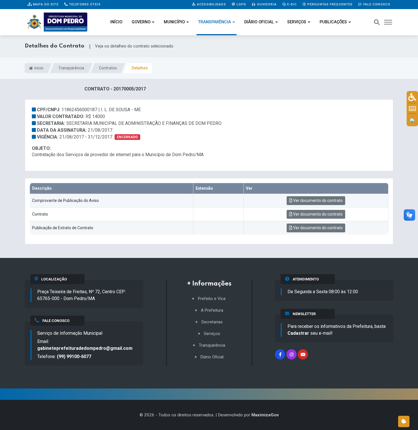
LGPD (241, 4)
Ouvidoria (266, 4)
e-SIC (291, 4)
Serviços (296, 22)
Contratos (108, 68)
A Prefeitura (212, 310)
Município (174, 22)
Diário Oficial (259, 22)
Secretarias (212, 322)
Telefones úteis (84, 4)
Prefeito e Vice (212, 299)
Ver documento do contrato (317, 200)
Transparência (214, 22)
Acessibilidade (211, 4)
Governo (141, 22)
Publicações (333, 22)
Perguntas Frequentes (329, 4)
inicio (39, 68)
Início (116, 22)
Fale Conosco (376, 4)
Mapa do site (45, 4)
